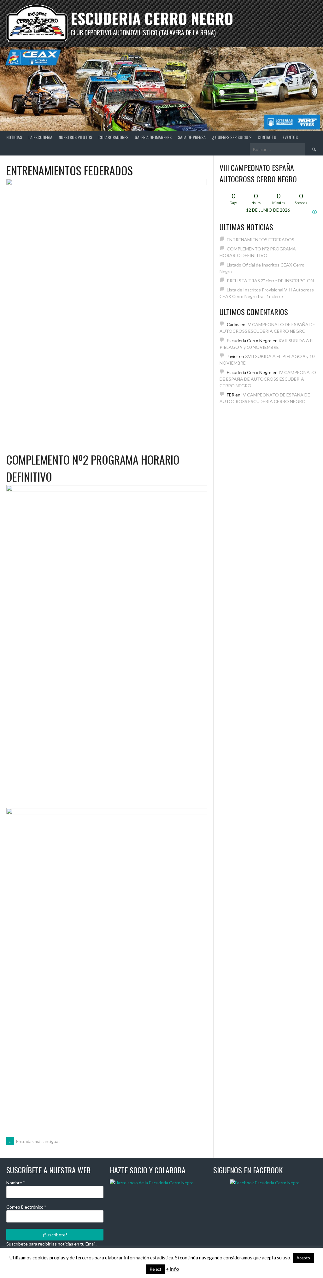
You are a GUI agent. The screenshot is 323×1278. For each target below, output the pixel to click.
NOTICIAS (14, 137)
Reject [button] (155, 1269)
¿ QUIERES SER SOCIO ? (231, 137)
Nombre (15, 1182)
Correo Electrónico (26, 1207)
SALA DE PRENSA (192, 137)
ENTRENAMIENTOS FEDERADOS (69, 170)
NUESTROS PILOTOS (75, 137)
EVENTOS (290, 137)
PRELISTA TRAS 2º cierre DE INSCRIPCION (270, 280)
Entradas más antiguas (34, 1141)
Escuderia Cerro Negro (152, 18)
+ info (172, 1269)
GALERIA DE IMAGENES (153, 137)
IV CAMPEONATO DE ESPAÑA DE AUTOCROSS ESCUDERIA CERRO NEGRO (268, 379)
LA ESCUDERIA (40, 137)
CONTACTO (267, 137)
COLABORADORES (113, 137)
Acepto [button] (303, 1257)
